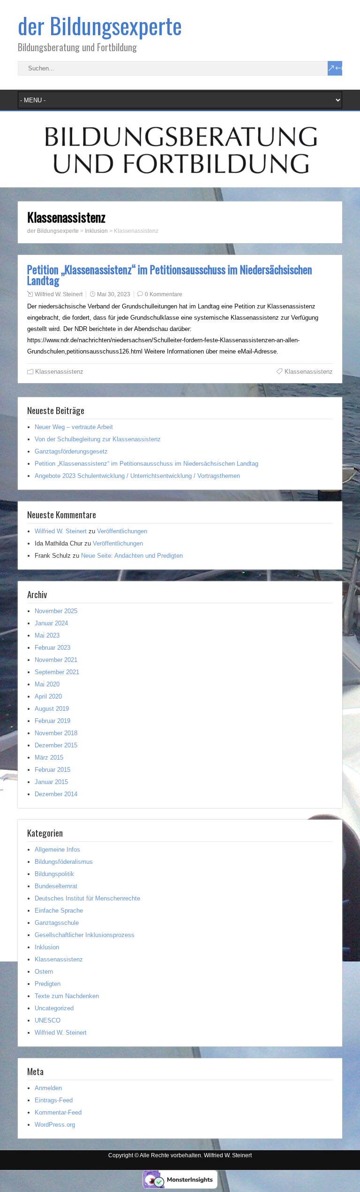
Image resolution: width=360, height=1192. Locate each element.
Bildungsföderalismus (64, 861)
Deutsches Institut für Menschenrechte (87, 898)
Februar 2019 (52, 720)
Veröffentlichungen (122, 531)
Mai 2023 (47, 635)
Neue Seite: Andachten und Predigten (132, 555)
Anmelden (48, 1088)
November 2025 (56, 611)
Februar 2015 (52, 769)
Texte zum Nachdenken (67, 996)
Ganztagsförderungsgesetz (71, 451)
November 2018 (56, 733)
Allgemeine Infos (57, 849)
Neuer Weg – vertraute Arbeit (74, 427)
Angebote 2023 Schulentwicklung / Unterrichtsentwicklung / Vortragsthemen (137, 475)
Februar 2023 (52, 647)
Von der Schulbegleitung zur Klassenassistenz (98, 439)
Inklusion (47, 947)
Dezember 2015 (56, 745)
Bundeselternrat (56, 886)
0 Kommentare (163, 294)
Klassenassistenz (59, 371)
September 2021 (57, 672)
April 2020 (48, 696)
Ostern (44, 971)
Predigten (47, 983)
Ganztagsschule (57, 922)
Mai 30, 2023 (113, 294)
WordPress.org (55, 1124)
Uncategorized (54, 1008)
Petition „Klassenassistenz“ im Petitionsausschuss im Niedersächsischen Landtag (169, 274)
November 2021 (56, 659)
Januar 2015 (51, 781)
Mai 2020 (47, 684)
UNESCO (47, 1020)
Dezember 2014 (56, 794)
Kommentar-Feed (58, 1112)
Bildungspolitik (54, 873)
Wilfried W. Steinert (58, 294)
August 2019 (52, 708)
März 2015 (49, 757)
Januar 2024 (51, 623)
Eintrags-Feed (54, 1100)
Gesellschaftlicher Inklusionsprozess (85, 934)
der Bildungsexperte (100, 25)
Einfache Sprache (59, 910)
